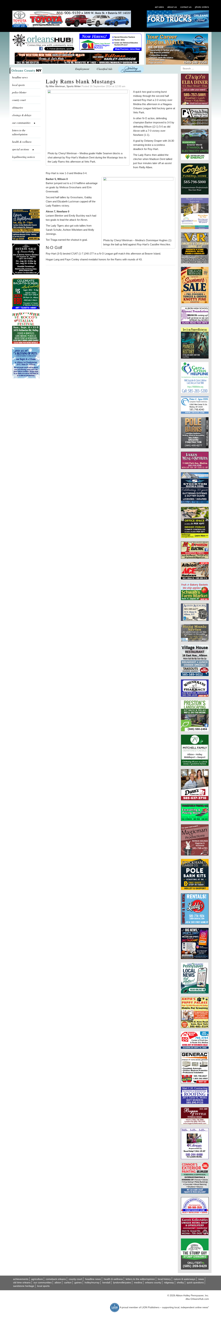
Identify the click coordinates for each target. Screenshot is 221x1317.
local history (164, 1279)
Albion (58, 1282)
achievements (20, 1279)
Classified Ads (104, 69)
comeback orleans (56, 1279)
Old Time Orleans (22, 1282)
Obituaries (17, 107)
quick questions (195, 1282)
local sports (18, 85)
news (201, 1279)
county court (19, 100)
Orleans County (153, 1282)
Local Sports (43, 1286)
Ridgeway (169, 1282)
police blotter (19, 92)
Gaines (78, 1282)
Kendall (106, 1282)
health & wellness (21, 141)
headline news (20, 77)
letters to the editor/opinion (19, 132)
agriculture (37, 1279)
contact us (185, 7)
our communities (42, 1282)
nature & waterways (184, 1279)
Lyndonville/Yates (122, 1282)
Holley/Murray (92, 1282)
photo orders (202, 7)
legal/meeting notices (23, 157)
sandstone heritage (23, 1286)
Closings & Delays (21, 115)
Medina (138, 1282)
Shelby (180, 1282)
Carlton (67, 1282)
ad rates (159, 7)
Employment (82, 69)
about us (172, 7)
